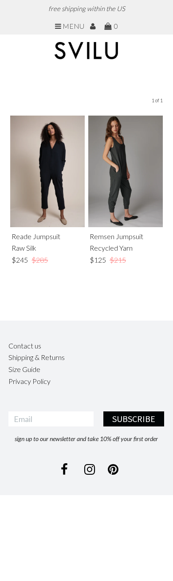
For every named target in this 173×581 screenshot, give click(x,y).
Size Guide (24, 369)
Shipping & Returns (36, 357)
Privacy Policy (29, 381)
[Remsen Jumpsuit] (125, 171)
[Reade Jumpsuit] (47, 171)
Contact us (24, 345)
